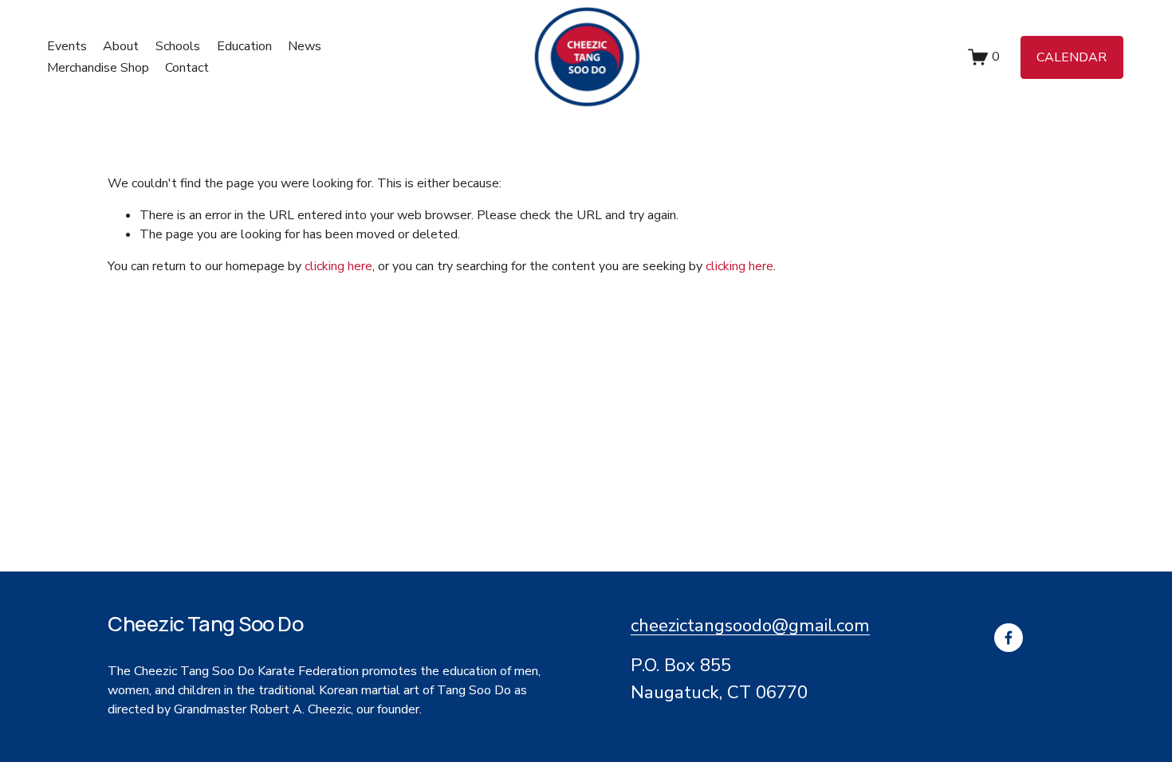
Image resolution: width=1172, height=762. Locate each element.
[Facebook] (1008, 637)
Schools (177, 46)
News (304, 46)
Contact (187, 68)
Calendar (1071, 57)
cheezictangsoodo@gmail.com (750, 625)
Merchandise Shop (98, 68)
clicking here (338, 266)
